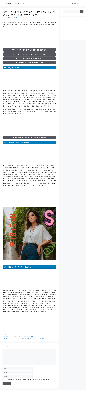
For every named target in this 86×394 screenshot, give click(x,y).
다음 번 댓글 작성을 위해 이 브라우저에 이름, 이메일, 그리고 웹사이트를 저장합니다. (26, 379)
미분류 (5, 335)
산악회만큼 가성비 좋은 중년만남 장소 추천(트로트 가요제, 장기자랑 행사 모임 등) (24, 338)
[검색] (81, 11)
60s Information (77, 3)
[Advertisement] (29, 38)
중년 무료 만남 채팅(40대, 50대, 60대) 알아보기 (15, 3)
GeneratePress (50, 391)
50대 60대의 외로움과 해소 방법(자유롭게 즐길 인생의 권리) (18, 336)
